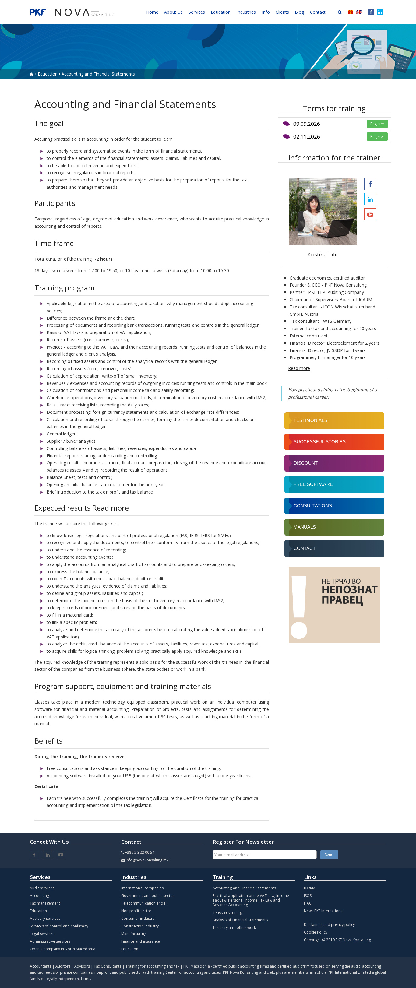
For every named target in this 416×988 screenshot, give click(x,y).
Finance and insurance (140, 941)
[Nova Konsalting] (72, 12)
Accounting (39, 895)
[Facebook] (369, 12)
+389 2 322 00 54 (139, 852)
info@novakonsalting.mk (147, 860)
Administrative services (50, 941)
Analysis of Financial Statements (240, 920)
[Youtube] (370, 214)
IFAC (308, 903)
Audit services (42, 888)
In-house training (227, 912)
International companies (142, 888)
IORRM (309, 888)
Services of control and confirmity (59, 926)
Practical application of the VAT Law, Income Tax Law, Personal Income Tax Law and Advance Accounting (251, 900)
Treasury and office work (234, 927)
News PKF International (324, 910)
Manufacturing (133, 933)
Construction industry (140, 926)
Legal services (42, 933)
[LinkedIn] (380, 12)
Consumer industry (137, 918)
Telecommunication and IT (144, 903)
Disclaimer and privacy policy (329, 924)
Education (48, 74)
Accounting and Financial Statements (244, 888)
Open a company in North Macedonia (62, 948)
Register (377, 123)
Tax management (45, 903)
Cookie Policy (315, 932)
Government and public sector (147, 895)
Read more (299, 368)
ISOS (308, 895)
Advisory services (45, 918)
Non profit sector (136, 910)
